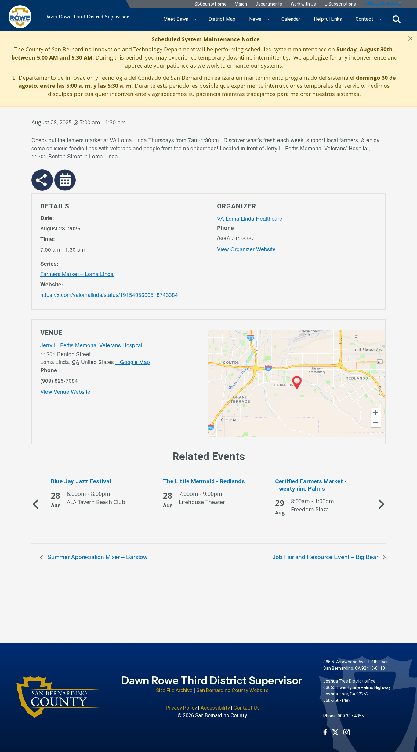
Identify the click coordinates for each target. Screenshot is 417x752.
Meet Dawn (175, 19)
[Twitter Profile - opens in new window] (335, 732)
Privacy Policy (181, 708)
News (255, 19)
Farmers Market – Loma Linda (77, 274)
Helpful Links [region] (328, 19)
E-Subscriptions (340, 4)
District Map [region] (222, 19)
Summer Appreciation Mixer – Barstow (96, 556)
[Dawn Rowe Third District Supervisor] (58, 697)
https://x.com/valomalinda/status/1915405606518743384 (109, 294)
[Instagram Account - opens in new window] (346, 732)
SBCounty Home (210, 4)
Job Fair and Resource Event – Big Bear (326, 556)
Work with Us (303, 4)
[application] (297, 383)
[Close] (410, 38)
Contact (364, 19)
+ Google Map (132, 362)
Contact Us (247, 708)
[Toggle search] (397, 19)
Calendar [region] (290, 19)
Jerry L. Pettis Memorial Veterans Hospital (91, 345)
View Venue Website (65, 391)
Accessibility (215, 708)
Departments (268, 4)
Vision (241, 4)
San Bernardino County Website (232, 690)
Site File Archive (174, 690)
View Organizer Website (246, 249)
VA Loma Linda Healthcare (249, 218)
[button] (376, 413)
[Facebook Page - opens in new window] (325, 732)
